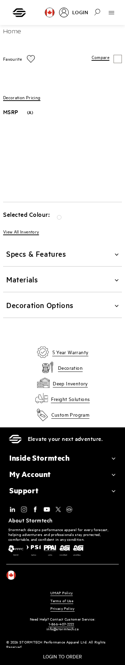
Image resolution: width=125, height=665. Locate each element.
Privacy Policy (62, 608)
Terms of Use (61, 600)
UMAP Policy (61, 592)
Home (12, 31)
